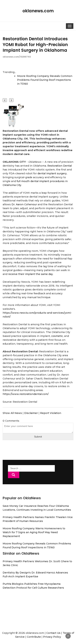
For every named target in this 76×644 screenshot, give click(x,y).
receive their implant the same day (30, 274)
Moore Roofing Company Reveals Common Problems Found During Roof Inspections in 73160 (44, 79)
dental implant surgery (52, 173)
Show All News (12, 413)
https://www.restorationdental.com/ (26, 394)
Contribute (34, 636)
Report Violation (50, 413)
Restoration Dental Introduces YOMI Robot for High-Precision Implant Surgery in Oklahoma (35, 44)
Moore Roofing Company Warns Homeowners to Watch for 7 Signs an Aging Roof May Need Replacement (34, 532)
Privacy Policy (52, 636)
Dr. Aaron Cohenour (24, 204)
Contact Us (53, 633)
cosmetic (57, 336)
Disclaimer (31, 413)
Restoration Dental (59, 165)
